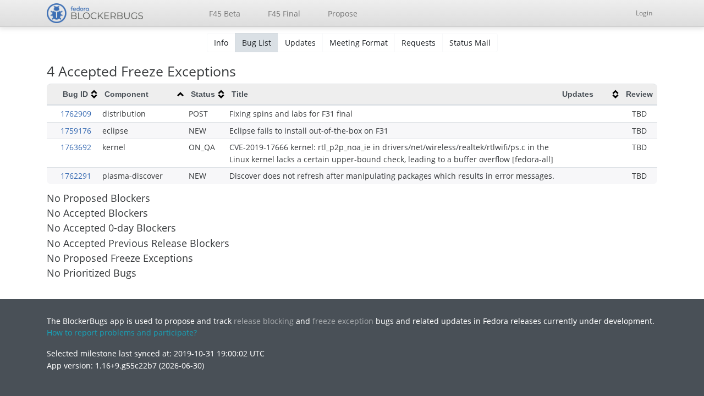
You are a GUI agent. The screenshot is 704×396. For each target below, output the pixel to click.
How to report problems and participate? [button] (122, 332)
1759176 (76, 130)
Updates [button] (300, 42)
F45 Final (284, 13)
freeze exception (342, 321)
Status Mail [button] (470, 42)
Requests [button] (419, 42)
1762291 (76, 175)
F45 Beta (224, 13)
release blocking (264, 321)
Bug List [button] (256, 42)
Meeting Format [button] (358, 42)
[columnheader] (79, 94)
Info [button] (221, 42)
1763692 (76, 147)
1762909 (76, 113)
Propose (343, 13)
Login (644, 13)
